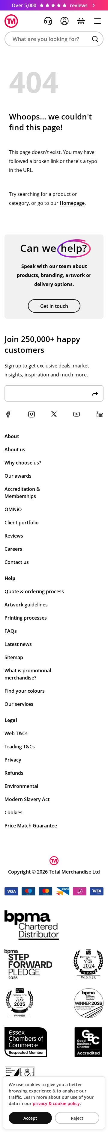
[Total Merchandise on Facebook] (8, 414)
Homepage (72, 203)
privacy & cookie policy (56, 1103)
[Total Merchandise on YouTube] (76, 414)
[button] (54, 38)
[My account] (64, 21)
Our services (18, 704)
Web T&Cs (16, 733)
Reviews (13, 535)
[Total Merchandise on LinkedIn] (100, 414)
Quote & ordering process (34, 591)
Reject (77, 1118)
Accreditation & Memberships (22, 493)
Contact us (16, 562)
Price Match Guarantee (30, 825)
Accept (30, 1118)
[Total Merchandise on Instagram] (31, 414)
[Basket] (81, 21)
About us (14, 449)
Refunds (13, 773)
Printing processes (25, 618)
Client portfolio (21, 522)
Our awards (18, 476)
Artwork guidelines (26, 604)
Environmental (21, 786)
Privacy (12, 759)
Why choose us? (22, 462)
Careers (13, 549)
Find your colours (24, 691)
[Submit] (95, 393)
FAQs (10, 631)
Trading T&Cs (19, 746)
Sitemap (13, 657)
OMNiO (13, 509)
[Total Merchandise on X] (54, 414)
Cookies (13, 812)
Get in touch (54, 306)
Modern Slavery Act (27, 799)
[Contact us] (48, 21)
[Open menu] (98, 21)
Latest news (18, 644)
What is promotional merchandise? (27, 674)
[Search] (95, 39)
